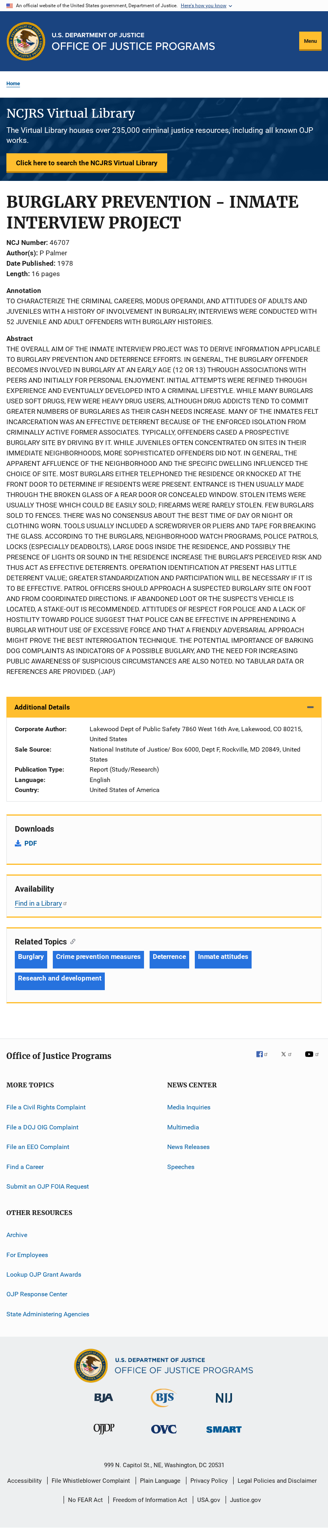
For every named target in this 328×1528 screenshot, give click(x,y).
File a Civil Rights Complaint (46, 1107)
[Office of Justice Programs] (26, 41)
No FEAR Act (85, 1500)
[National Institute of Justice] (224, 1404)
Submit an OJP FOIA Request (47, 1186)
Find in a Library (38, 903)
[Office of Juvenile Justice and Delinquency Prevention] (104, 1436)
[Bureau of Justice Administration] (103, 1404)
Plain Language (160, 1480)
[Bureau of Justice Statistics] (164, 1409)
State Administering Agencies (47, 1313)
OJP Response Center (36, 1294)
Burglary (31, 956)
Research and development (60, 978)
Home (13, 83)
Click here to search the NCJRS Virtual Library (87, 163)
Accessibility (24, 1480)
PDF (30, 843)
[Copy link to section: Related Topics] (71, 941)
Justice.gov (245, 1500)
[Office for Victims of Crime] (164, 1435)
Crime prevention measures (98, 956)
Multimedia (183, 1127)
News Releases (188, 1147)
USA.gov (208, 1500)
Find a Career (25, 1166)
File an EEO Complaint (37, 1147)
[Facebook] (265, 1060)
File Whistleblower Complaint (91, 1480)
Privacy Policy (209, 1480)
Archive (16, 1235)
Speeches (180, 1166)
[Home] (133, 41)
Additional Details (42, 707)
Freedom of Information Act (150, 1500)
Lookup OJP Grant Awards (43, 1274)
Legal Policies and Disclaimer (277, 1480)
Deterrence (169, 956)
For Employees (27, 1254)
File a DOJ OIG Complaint (42, 1127)
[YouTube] (313, 1060)
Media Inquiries (188, 1107)
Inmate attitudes (223, 956)
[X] (289, 1060)
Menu (310, 41)
